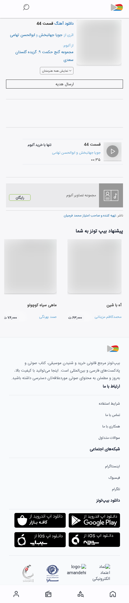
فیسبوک (114, 478)
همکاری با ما (111, 427)
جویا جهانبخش (50, 35)
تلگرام (116, 489)
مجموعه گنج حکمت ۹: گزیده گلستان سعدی (44, 56)
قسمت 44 (92, 144)
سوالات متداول (109, 438)
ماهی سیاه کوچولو (42, 305)
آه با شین (114, 305)
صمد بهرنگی (48, 317)
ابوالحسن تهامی (22, 35)
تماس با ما (112, 415)
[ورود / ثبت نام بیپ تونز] (16, 594)
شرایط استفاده (109, 404)
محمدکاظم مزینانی (108, 317)
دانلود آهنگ (63, 23)
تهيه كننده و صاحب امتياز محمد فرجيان (90, 216)
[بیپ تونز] (119, 7)
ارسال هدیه (65, 84)
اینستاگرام (112, 466)
